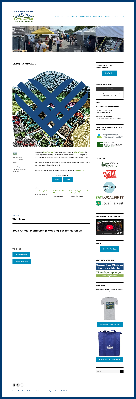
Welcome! (59, 16)
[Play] (98, 233)
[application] (110, 227)
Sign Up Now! (109, 73)
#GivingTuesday (79, 152)
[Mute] (118, 233)
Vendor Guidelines (21, 254)
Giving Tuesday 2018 (41, 191)
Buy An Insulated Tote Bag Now (109, 359)
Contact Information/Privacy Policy (42, 391)
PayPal (68, 179)
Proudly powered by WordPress (61, 391)
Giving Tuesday (48, 152)
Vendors (108, 16)
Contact (118, 16)
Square (57, 179)
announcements (17, 165)
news (21, 167)
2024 (13, 169)
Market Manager (17, 157)
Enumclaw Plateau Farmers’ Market (21, 391)
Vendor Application (21, 262)
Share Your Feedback (109, 249)
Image (14, 162)
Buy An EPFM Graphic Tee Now (110, 325)
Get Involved (84, 16)
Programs (71, 16)
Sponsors (96, 16)
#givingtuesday (79, 170)
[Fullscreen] (121, 233)
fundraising (15, 167)
